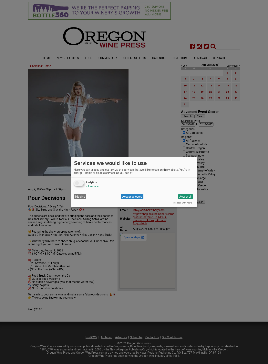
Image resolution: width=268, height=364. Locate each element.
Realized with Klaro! (182, 203)
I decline (80, 196)
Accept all (185, 196)
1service (92, 186)
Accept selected (132, 196)
